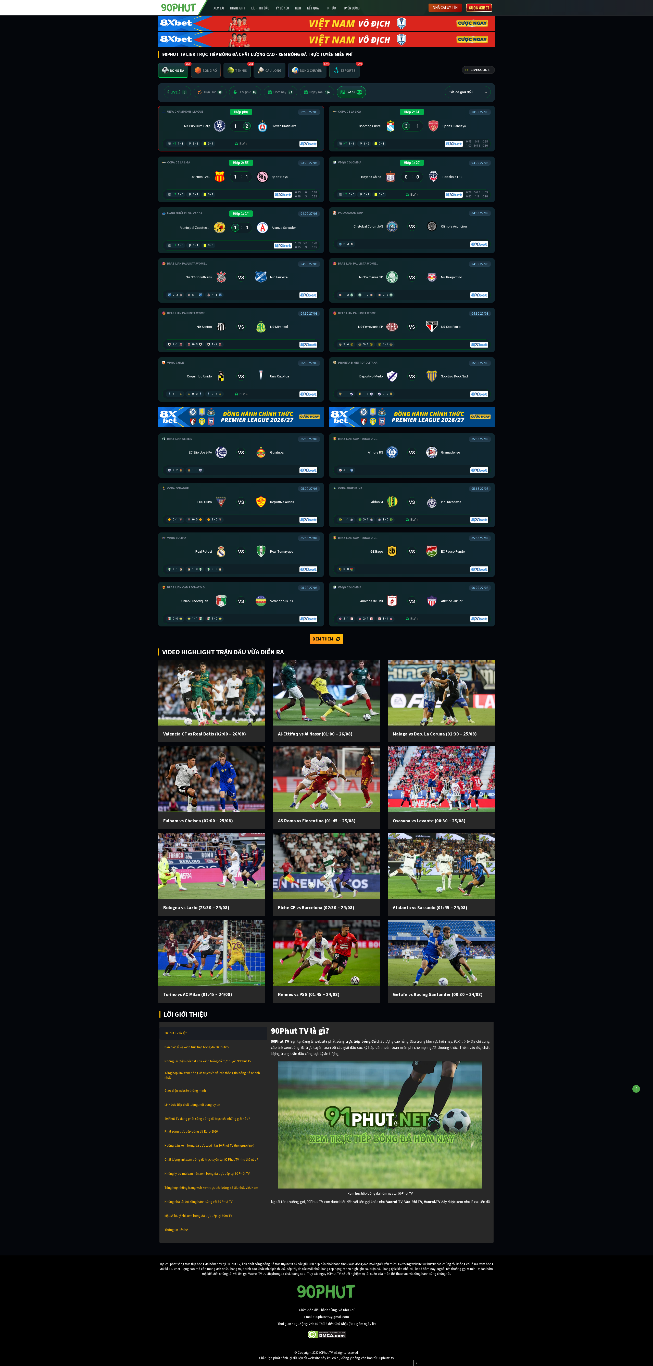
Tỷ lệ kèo (282, 7)
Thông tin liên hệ (176, 1230)
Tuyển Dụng (351, 7)
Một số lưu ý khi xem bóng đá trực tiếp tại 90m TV (198, 1216)
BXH (298, 7)
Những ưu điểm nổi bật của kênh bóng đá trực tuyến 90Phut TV (208, 1061)
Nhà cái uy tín (445, 7)
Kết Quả (313, 7)
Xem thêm (323, 639)
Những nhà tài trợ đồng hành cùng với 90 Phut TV (199, 1201)
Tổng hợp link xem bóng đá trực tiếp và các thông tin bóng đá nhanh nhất (212, 1075)
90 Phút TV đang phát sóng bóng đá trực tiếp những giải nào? (207, 1118)
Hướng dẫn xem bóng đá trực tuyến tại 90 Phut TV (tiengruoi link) (209, 1145)
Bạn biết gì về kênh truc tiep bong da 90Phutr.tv (197, 1047)
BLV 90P (247, 92)
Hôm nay (282, 92)
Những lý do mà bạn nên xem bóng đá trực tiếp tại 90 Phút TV (207, 1173)
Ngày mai (319, 92)
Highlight (237, 7)
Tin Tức (330, 7)
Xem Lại (219, 7)
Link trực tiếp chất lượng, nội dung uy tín (192, 1104)
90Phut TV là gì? (176, 1033)
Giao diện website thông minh (185, 1090)
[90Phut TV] (178, 7)
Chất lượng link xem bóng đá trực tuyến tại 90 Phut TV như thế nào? (211, 1159)
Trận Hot (212, 92)
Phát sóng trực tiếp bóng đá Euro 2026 (191, 1131)
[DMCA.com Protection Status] (327, 1334)
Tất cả (354, 92)
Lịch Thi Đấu (260, 7)
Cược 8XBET (479, 7)
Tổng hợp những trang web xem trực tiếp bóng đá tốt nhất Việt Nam (211, 1187)
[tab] (173, 70)
